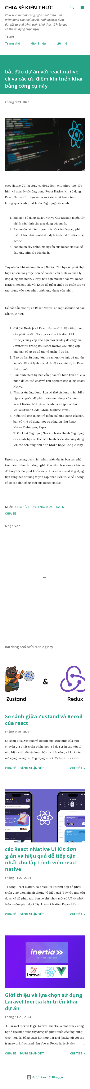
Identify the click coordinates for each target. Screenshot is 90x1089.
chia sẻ (20, 507)
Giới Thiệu (38, 43)
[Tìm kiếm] (72, 7)
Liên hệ (62, 43)
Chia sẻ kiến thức (29, 7)
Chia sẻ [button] (10, 513)
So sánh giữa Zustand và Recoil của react (44, 719)
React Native (56, 507)
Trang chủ (12, 43)
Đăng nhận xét (32, 768)
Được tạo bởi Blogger (47, 1077)
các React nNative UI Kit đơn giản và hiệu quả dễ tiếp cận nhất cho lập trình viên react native (41, 859)
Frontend (36, 507)
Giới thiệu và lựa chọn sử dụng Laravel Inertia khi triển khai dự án (43, 1001)
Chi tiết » (77, 768)
